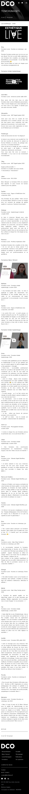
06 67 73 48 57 (5, 772)
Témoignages (19, 754)
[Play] (14, 34)
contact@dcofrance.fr (7, 775)
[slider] (5, 40)
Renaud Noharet (6, 751)
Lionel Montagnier (7, 757)
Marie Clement (6, 754)
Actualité (18, 751)
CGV (2, 784)
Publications (19, 757)
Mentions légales (5, 787)
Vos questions (19, 759)
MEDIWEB (18, 790)
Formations (5, 759)
